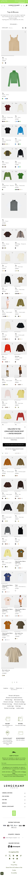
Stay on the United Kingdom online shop (14, 449)
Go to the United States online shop (14, 444)
